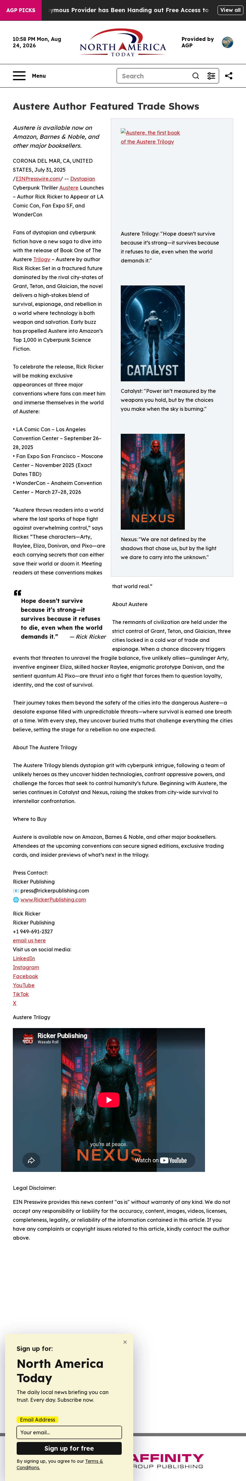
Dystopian (82, 178)
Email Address (37, 1419)
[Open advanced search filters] (211, 75)
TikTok (21, 994)
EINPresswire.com (38, 178)
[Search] (195, 75)
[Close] (125, 1342)
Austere (68, 187)
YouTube (24, 985)
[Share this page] (228, 75)
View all (230, 10)
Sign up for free (69, 1448)
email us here (29, 940)
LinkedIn (24, 958)
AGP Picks (20, 10)
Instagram (26, 967)
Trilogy (41, 259)
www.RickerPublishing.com (53, 899)
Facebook (25, 976)
